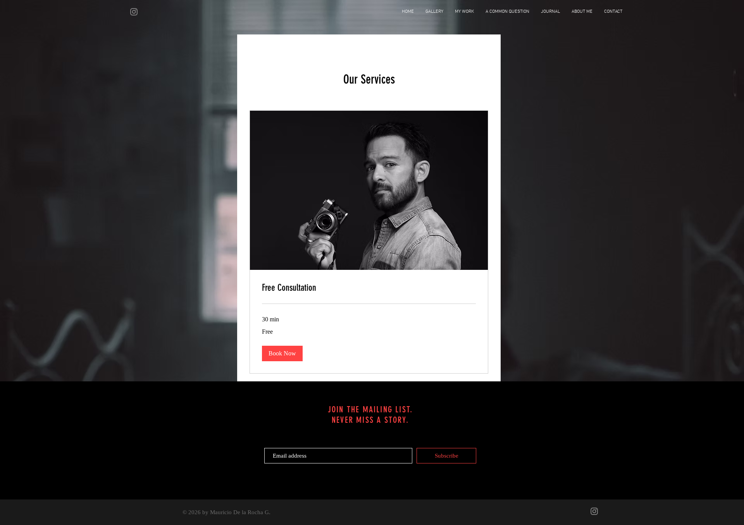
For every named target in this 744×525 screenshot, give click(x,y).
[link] (369, 288)
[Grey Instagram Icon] (134, 12)
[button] (282, 353)
